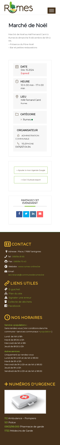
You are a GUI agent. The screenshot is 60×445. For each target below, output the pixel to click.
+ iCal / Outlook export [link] (31, 180)
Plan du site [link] (15, 293)
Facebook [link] (14, 305)
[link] (24, 7)
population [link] (45, 331)
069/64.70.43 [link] (20, 261)
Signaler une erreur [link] (20, 297)
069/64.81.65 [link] (18, 256)
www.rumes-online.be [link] (29, 266)
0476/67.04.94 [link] (23, 146)
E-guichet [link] (14, 289)
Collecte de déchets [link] (20, 301)
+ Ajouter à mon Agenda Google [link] (30, 170)
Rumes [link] (27, 119)
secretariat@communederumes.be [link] (26, 274)
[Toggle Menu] (51, 10)
